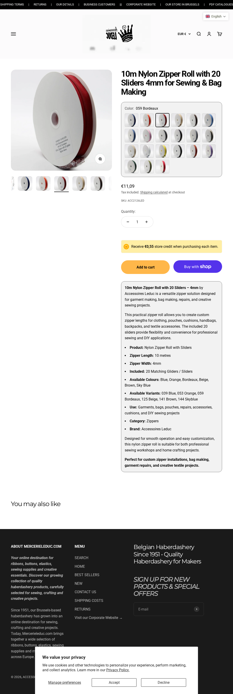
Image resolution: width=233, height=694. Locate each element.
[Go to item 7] (98, 184)
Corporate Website (141, 4)
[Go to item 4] (43, 184)
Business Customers (99, 4)
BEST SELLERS (87, 575)
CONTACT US (85, 592)
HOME (80, 566)
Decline (164, 682)
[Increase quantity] (146, 221)
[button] (215, 16)
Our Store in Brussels (182, 4)
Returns (40, 4)
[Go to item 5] (61, 184)
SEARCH (81, 558)
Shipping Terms (12, 4)
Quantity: (128, 211)
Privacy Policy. (117, 670)
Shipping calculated (154, 192)
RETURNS (83, 609)
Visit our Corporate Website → (99, 617)
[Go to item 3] (25, 184)
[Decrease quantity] (127, 221)
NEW (78, 583)
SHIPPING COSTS (89, 600)
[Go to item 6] (79, 184)
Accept (114, 682)
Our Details (65, 4)
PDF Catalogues (221, 4)
